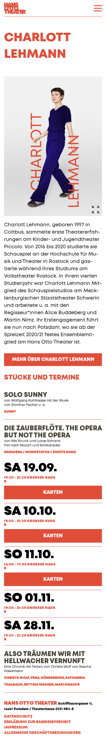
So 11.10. (29, 555)
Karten (53, 492)
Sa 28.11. (29, 626)
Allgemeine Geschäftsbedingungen (42, 733)
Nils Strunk (20, 441)
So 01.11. (29, 598)
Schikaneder (50, 445)
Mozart (26, 445)
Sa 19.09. (30, 468)
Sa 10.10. (30, 511)
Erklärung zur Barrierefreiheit (37, 722)
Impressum (16, 727)
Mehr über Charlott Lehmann (53, 359)
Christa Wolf (61, 667)
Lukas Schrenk (49, 441)
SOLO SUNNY (25, 395)
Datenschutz (18, 716)
